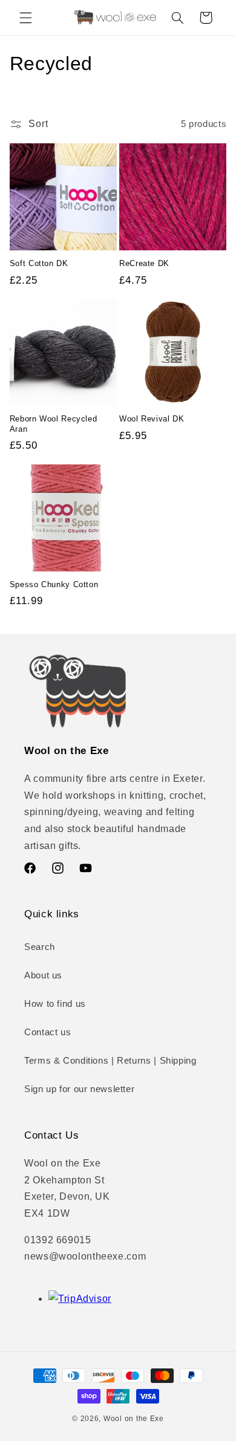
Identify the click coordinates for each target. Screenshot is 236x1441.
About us (43, 975)
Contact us (47, 1032)
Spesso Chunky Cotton (54, 585)
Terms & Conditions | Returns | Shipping (110, 1060)
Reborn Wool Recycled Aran (53, 424)
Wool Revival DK (151, 419)
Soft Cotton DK (39, 263)
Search (39, 947)
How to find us (55, 1004)
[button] (25, 17)
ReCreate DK (144, 263)
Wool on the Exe (133, 1418)
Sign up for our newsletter (79, 1089)
